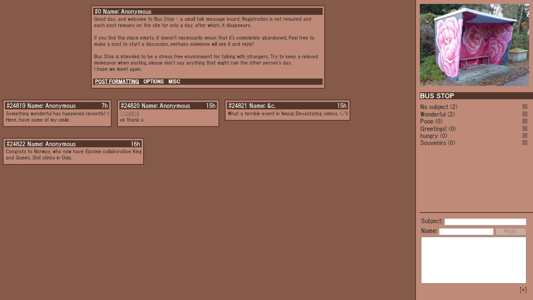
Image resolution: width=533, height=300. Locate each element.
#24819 (16, 105)
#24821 (238, 105)
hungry (429, 135)
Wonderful (433, 114)
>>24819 (129, 113)
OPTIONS (154, 81)
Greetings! (433, 128)
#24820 (130, 105)
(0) (438, 121)
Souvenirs (433, 142)
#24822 (16, 144)
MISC (174, 81)
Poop (427, 121)
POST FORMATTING (117, 81)
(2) (453, 107)
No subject (435, 107)
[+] (523, 290)
